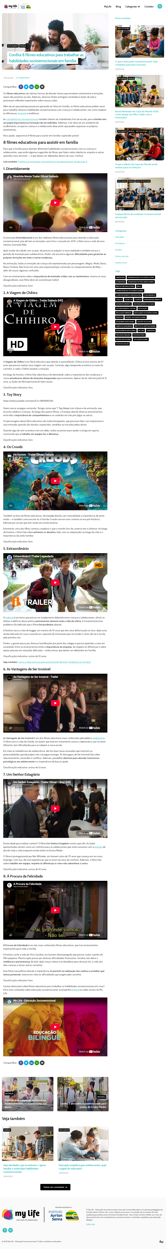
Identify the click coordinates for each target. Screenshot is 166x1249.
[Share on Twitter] (26, 86)
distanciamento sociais (144, 304)
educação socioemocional (146, 313)
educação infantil (124, 313)
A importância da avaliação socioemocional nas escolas (138, 216)
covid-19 (128, 299)
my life (141, 330)
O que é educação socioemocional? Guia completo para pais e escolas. (136, 63)
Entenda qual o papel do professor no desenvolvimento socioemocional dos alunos (25, 1104)
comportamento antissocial (128, 295)
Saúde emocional (123, 339)
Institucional (123, 28)
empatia (22, 113)
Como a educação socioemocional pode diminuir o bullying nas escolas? (54, 662)
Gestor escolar (143, 181)
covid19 (138, 299)
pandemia (151, 330)
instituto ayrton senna (145, 326)
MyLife (107, 6)
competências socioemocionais (22, 119)
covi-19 (119, 299)
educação (143, 308)
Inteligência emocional (126, 330)
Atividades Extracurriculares (141, 282)
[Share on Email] (42, 86)
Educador (64, 1130)
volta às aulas (122, 344)
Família (23, 46)
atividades (120, 282)
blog (75, 989)
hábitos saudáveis (124, 326)
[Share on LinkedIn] (31, 86)
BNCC (139, 286)
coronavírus (149, 295)
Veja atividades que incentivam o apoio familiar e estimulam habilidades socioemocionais (24, 1168)
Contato (149, 6)
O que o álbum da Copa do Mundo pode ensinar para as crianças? (136, 166)
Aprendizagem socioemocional (141, 277)
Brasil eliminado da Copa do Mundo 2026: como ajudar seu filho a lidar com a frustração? (137, 114)
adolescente (98, 738)
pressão (98, 847)
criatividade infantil (152, 299)
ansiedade (120, 277)
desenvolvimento (123, 304)
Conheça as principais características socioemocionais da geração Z (52, 161)
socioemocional (141, 339)
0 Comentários (23, 78)
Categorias (131, 6)
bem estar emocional (125, 286)
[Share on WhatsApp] (36, 86)
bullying (9, 617)
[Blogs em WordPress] (161, 1241)
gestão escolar (144, 322)
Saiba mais (90, 1224)
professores (139, 335)
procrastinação (123, 335)
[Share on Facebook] (21, 86)
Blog (118, 6)
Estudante (13, 46)
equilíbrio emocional (125, 322)
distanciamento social (126, 308)
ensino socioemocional (136, 317)
